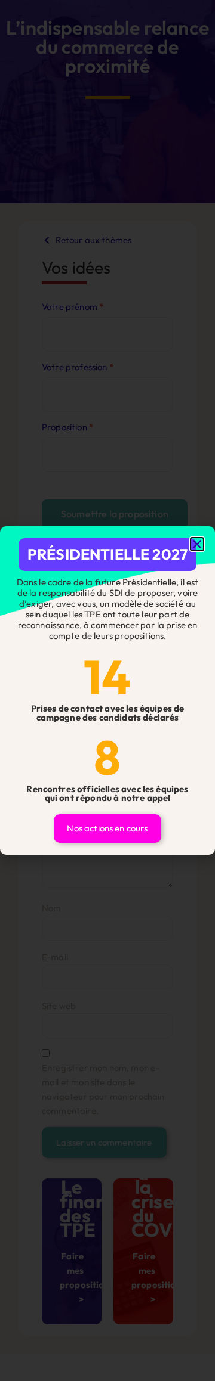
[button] (197, 544)
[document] (107, 690)
